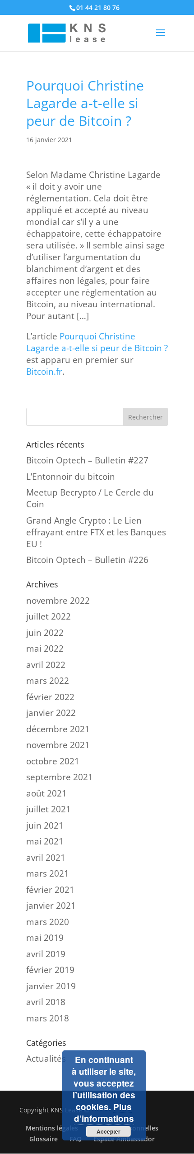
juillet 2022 (48, 616)
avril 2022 (45, 665)
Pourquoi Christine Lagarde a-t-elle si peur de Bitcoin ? (97, 342)
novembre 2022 (58, 600)
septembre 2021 (59, 777)
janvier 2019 (51, 986)
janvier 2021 (51, 905)
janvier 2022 (51, 713)
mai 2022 (45, 648)
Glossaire (43, 1139)
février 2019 (50, 970)
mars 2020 (47, 922)
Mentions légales (52, 1128)
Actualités (46, 1058)
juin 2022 (45, 633)
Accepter (108, 1131)
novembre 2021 (58, 745)
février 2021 (50, 890)
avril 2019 (45, 954)
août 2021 (46, 793)
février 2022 (50, 697)
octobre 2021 (52, 761)
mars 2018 (47, 1018)
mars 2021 (47, 873)
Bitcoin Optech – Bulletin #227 (87, 460)
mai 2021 (45, 841)
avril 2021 (45, 857)
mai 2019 (45, 938)
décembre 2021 (58, 729)
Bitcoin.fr (44, 371)
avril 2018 (45, 1002)
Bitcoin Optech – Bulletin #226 (87, 560)
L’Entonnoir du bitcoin (70, 476)
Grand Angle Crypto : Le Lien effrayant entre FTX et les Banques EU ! (96, 532)
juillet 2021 (48, 809)
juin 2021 (45, 825)
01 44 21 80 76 (98, 7)
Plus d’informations (104, 1113)
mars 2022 (47, 681)
